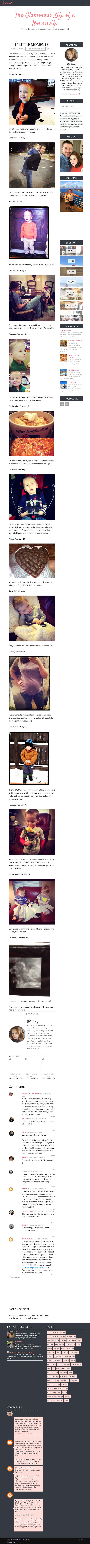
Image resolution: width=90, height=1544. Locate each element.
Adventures (71, 1336)
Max (70, 1372)
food (58, 1352)
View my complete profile (71, 94)
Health (49, 1356)
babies (63, 1340)
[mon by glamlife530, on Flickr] (32, 298)
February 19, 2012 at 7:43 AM (33, 1171)
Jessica (25, 1118)
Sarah (24, 1132)
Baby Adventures (74, 1340)
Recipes (65, 1384)
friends (65, 1352)
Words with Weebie (54, 1400)
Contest (50, 1344)
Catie (24, 1225)
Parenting (64, 1380)
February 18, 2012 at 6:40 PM (37, 1119)
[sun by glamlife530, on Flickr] (29, 683)
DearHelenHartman (30, 1093)
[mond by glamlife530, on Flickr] (29, 758)
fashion (56, 1348)
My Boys (63, 1376)
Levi (48, 1368)
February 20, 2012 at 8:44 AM (44, 1211)
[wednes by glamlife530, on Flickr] (32, 901)
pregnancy (74, 1380)
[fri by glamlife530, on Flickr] (32, 101)
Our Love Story (53, 1380)
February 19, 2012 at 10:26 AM (36, 1189)
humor (66, 1360)
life (53, 1368)
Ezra (78, 1344)
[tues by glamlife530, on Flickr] (20, 365)
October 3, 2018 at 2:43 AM (39, 1239)
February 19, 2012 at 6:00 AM (37, 1158)
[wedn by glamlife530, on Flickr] (32, 433)
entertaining (70, 1344)
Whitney (71, 64)
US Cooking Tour (53, 1392)
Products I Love (53, 1384)
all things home (53, 1340)
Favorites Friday (67, 1348)
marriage (63, 1372)
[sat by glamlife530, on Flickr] (32, 165)
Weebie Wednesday (55, 1396)
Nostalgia (72, 1376)
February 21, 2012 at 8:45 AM (35, 1225)
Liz (23, 1171)
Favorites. (51, 1352)
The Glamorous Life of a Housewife (45, 19)
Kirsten (25, 1157)
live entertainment (63, 1368)
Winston (68, 1396)
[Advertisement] (71, 226)
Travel (65, 1388)
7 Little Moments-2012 (35, 49)
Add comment (14, 1277)
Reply (53, 1116)
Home (80, 1540)
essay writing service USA (32, 1267)
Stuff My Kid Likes (54, 1388)
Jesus (73, 1360)
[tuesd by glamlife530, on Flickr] (32, 832)
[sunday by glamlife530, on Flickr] (29, 233)
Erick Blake (26, 1239)
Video (64, 1392)
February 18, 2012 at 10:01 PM (36, 1132)
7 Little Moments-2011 (56, 1332)
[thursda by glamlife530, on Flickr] (29, 969)
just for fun (51, 1364)
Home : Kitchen (69, 1356)
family (49, 1348)
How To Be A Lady (54, 1360)
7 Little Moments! (15, 1078)
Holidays (57, 1356)
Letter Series (77, 1364)
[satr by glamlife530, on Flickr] (32, 618)
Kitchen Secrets (64, 1364)
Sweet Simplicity (28, 1211)
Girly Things (74, 1352)
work (66, 1400)
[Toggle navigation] (85, 3)
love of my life (52, 1372)
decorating (59, 1344)
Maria (24, 1188)
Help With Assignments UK (23, 1434)
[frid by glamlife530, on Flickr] (32, 560)
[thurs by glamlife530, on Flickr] (32, 497)
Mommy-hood (52, 1376)
